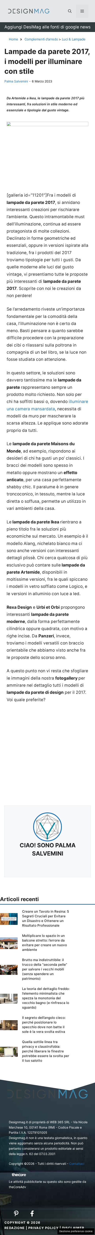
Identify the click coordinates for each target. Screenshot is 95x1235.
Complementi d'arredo (41, 39)
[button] (70, 11)
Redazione (14, 1228)
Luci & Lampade (74, 39)
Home (13, 39)
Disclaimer (73, 1228)
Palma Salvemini (16, 81)
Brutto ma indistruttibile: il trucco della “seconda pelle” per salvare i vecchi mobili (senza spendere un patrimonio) (44, 969)
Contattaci (76, 1163)
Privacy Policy (43, 1228)
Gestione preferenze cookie (76, 1231)
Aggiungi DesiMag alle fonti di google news (47, 27)
